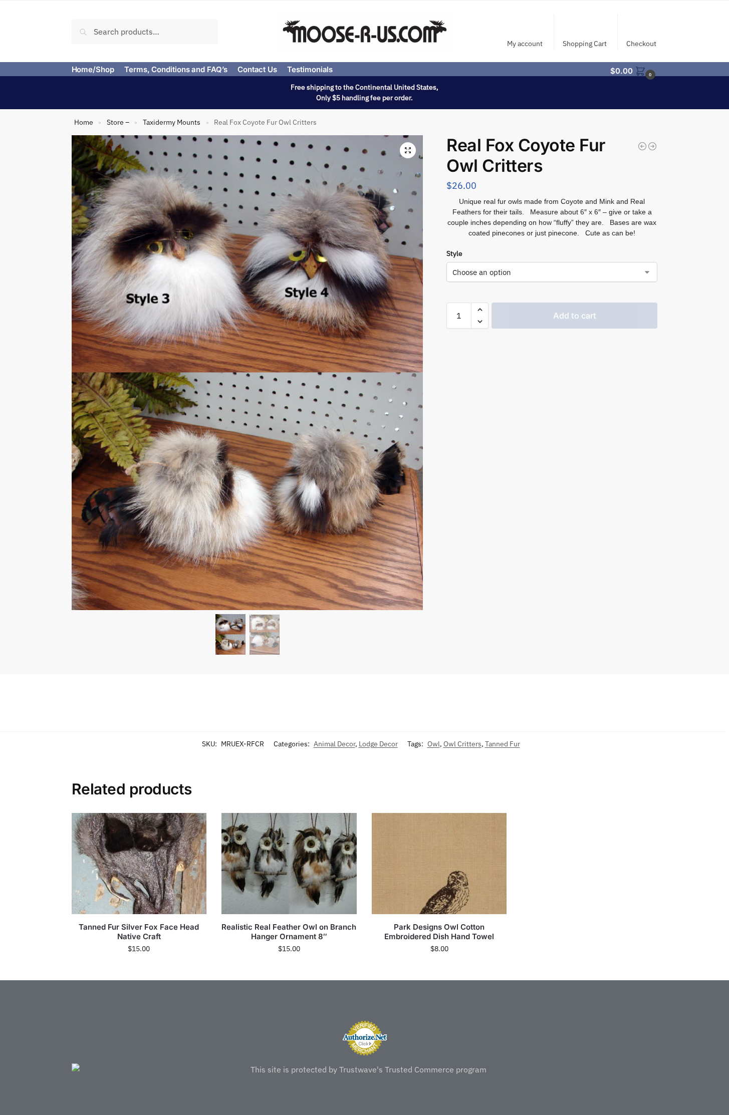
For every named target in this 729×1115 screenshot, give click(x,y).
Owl (433, 743)
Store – (118, 122)
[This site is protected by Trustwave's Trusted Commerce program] (365, 1069)
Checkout (641, 43)
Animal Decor (334, 743)
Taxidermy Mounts (171, 122)
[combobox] (145, 31)
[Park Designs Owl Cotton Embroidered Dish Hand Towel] (439, 863)
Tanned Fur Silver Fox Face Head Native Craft (139, 932)
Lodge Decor (378, 743)
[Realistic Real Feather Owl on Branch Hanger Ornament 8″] (289, 863)
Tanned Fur (502, 743)
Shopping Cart (585, 43)
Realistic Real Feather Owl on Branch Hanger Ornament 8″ (288, 932)
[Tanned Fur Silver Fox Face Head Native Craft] (139, 863)
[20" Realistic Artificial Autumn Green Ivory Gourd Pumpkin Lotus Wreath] (652, 146)
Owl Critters (462, 743)
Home (83, 122)
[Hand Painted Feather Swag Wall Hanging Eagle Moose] (642, 146)
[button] (633, 70)
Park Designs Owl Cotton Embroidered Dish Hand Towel (439, 932)
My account (525, 43)
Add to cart (574, 316)
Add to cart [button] (139, 970)
